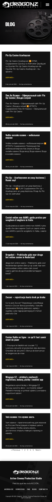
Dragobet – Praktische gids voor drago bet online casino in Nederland (24, 256)
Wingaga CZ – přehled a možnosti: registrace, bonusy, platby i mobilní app (24, 378)
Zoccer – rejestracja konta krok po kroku (25, 297)
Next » (38, 450)
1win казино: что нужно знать (20, 417)
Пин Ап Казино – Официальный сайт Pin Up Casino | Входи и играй (25, 97)
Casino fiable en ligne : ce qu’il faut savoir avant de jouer (26, 338)
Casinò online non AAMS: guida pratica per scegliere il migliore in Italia (26, 219)
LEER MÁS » (10, 77)
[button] (47, 4)
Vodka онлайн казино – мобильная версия (23, 136)
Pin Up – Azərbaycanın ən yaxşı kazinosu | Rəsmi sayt (25, 179)
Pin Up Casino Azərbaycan (18, 55)
